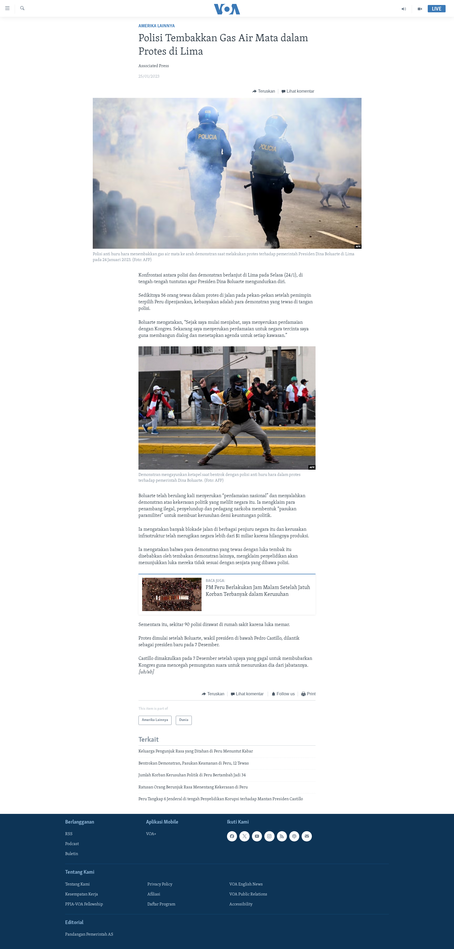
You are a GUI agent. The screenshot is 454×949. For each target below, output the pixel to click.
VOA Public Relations (248, 894)
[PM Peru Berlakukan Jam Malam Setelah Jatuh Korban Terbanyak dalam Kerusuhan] (172, 594)
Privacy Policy (159, 884)
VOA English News (246, 884)
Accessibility (240, 904)
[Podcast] (294, 836)
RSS (69, 834)
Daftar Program (161, 904)
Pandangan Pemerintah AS (89, 935)
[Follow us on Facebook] (232, 836)
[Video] (420, 9)
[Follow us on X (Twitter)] (244, 836)
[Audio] (404, 9)
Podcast (72, 844)
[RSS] (282, 836)
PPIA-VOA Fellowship (84, 904)
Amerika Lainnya (156, 26)
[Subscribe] (307, 836)
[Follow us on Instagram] (269, 836)
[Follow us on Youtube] (257, 836)
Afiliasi (153, 894)
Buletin (71, 854)
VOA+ (151, 834)
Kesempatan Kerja (81, 894)
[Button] (263, 91)
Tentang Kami (77, 884)
